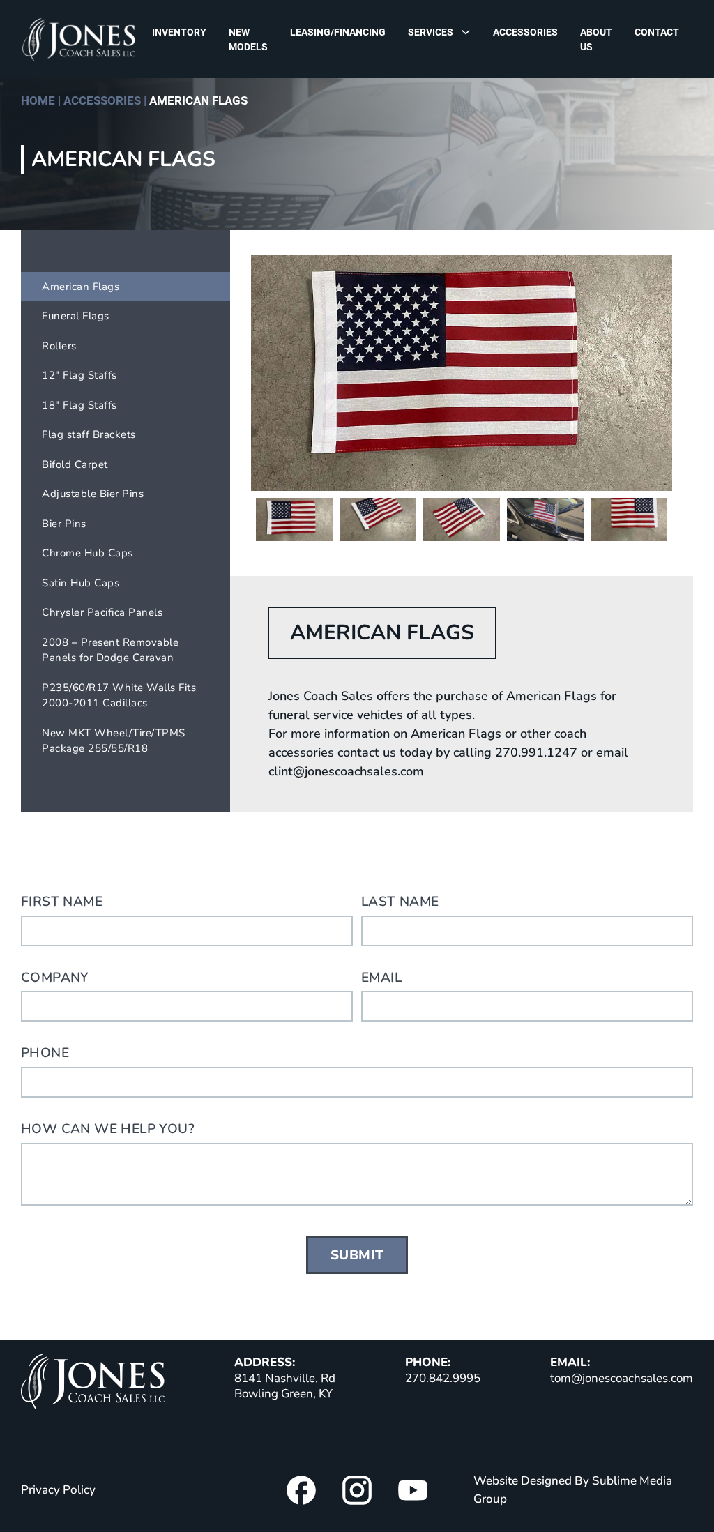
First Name (61, 902)
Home (38, 100)
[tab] (294, 519)
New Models (248, 39)
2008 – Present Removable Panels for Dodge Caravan (110, 650)
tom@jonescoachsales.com (621, 1378)
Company (55, 978)
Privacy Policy (58, 1490)
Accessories (525, 32)
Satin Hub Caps (80, 583)
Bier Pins (64, 524)
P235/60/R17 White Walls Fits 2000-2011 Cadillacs (119, 696)
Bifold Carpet (75, 464)
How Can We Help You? (108, 1129)
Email (381, 978)
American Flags (80, 287)
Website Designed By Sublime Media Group (572, 1490)
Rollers (59, 346)
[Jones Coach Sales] (93, 1383)
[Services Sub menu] (469, 32)
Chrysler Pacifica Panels (102, 612)
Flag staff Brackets (89, 434)
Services (430, 32)
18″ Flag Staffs (79, 405)
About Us (596, 39)
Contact (657, 32)
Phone (45, 1053)
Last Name (400, 902)
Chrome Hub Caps (87, 553)
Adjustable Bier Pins (93, 494)
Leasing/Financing (338, 32)
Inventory (179, 32)
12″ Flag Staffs (79, 375)
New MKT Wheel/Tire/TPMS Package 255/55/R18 (113, 741)
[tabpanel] (462, 373)
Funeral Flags (75, 316)
